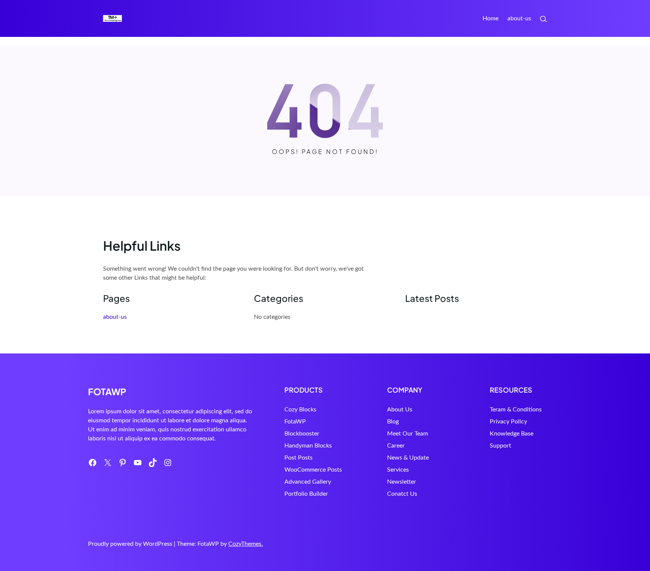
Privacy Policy (508, 422)
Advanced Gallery (307, 482)
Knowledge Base (511, 434)
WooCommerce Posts (313, 470)
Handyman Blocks (308, 446)
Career (396, 446)
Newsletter (401, 482)
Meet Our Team (407, 434)
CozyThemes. (245, 544)
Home (490, 18)
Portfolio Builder (306, 494)
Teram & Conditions (516, 410)
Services (398, 470)
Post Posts (298, 458)
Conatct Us (402, 494)
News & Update (408, 458)
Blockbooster (301, 434)
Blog (393, 422)
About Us (399, 410)
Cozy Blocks (300, 410)
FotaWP (295, 422)
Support (500, 446)
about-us (519, 18)
